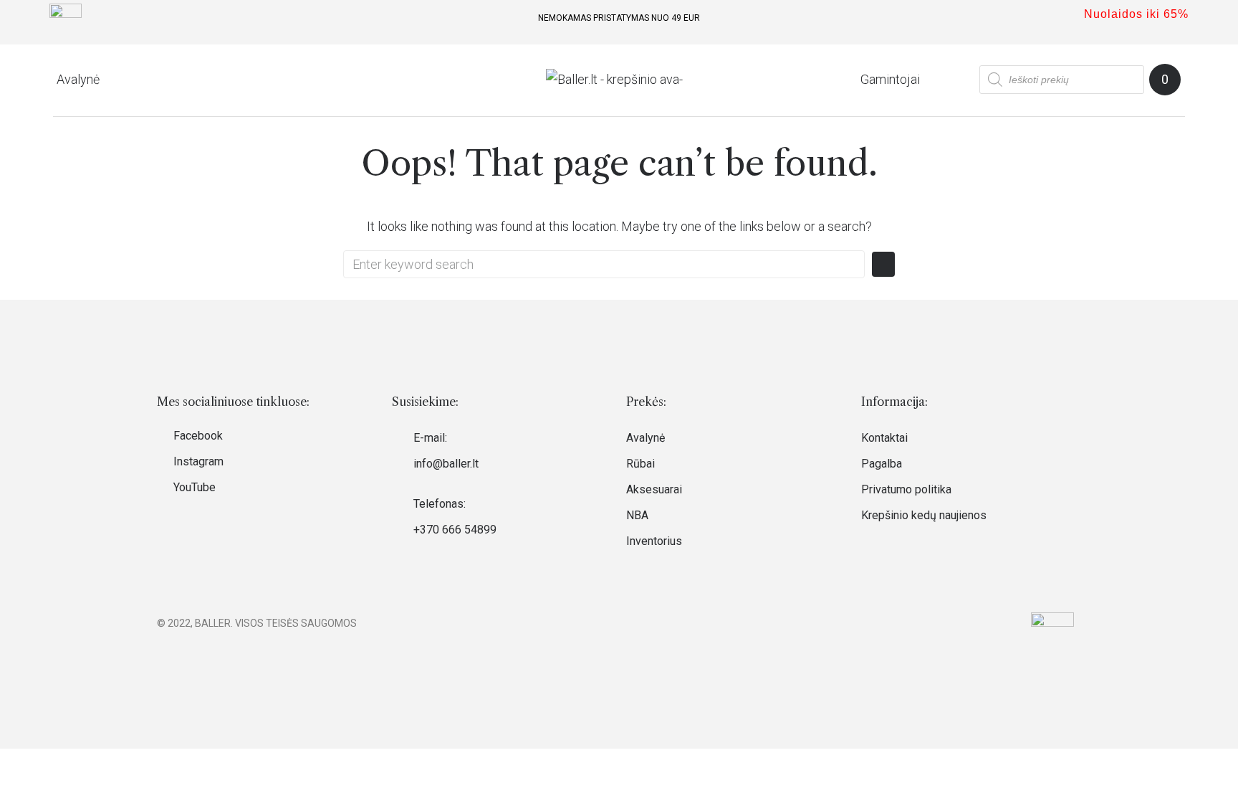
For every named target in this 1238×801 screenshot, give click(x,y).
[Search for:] (604, 264)
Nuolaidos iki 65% (1136, 14)
